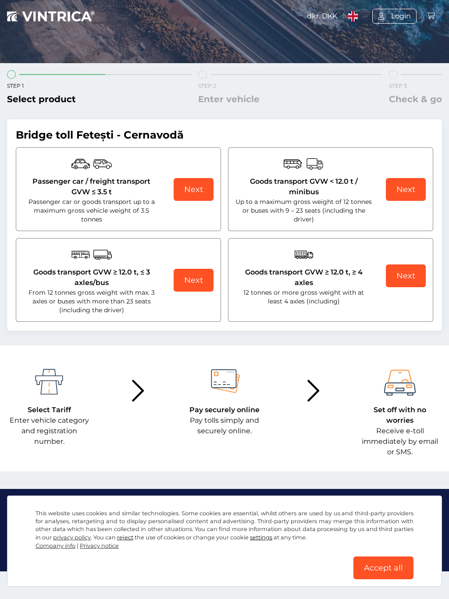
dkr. (322, 16)
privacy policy (72, 537)
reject (125, 537)
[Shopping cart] (431, 16)
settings (261, 537)
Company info (55, 545)
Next (193, 189)
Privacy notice (99, 545)
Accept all (383, 568)
